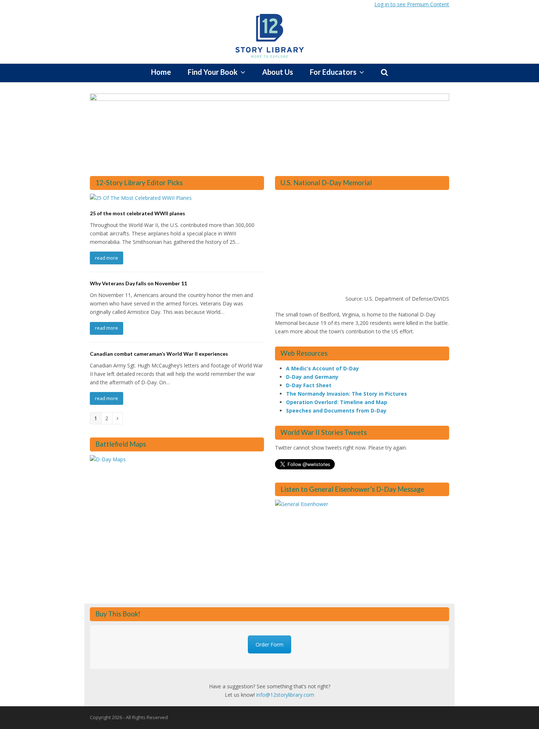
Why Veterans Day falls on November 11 (138, 283)
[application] (362, 244)
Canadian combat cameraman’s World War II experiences (159, 354)
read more (106, 257)
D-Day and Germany (312, 376)
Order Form (269, 644)
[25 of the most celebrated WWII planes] (141, 197)
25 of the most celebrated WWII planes (137, 213)
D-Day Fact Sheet (308, 385)
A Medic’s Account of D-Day (322, 368)
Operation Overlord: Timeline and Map (336, 402)
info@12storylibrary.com (285, 694)
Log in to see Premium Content (411, 4)
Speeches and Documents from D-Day (336, 410)
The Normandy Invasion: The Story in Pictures (346, 393)
